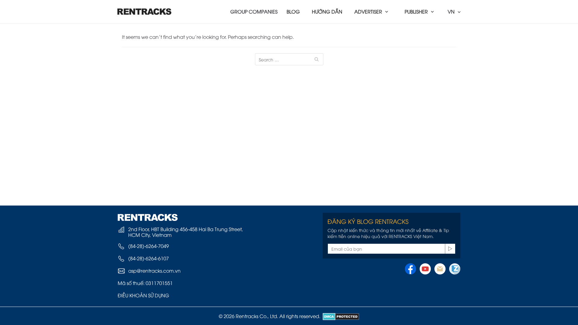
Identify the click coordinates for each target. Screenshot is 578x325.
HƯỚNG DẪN (327, 11)
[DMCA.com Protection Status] (339, 316)
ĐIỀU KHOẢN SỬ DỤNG (143, 295)
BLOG (293, 11)
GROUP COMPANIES (254, 11)
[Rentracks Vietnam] (144, 11)
